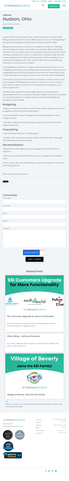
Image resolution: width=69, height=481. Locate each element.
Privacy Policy (60, 431)
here (26, 174)
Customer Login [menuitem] (59, 1)
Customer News (8, 28)
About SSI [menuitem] (35, 1)
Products (39, 425)
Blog (37, 428)
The (6, 402)
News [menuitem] (50, 1)
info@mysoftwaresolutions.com (13, 426)
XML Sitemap (63, 426)
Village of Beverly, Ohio (14, 404)
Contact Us (39, 433)
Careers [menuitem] (44, 1)
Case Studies (40, 430)
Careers (38, 422)
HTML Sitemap (57, 425)
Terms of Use (62, 432)
